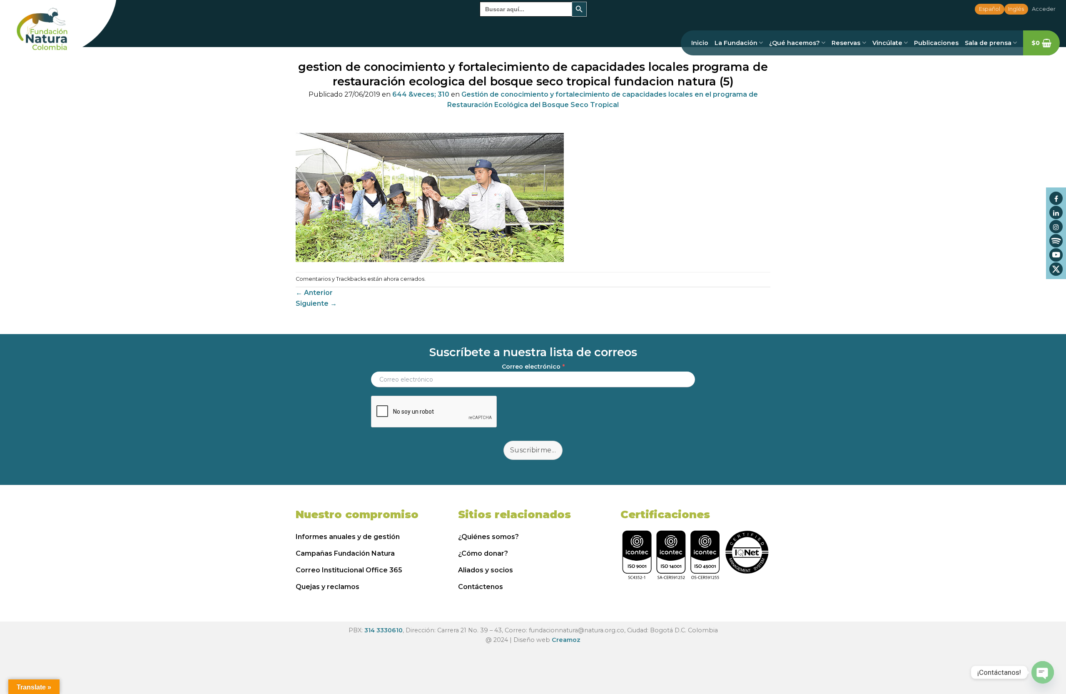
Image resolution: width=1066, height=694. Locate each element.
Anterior (314, 293)
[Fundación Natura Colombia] (58, 30)
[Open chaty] (1042, 672)
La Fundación (736, 43)
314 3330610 (383, 630)
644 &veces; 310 (420, 94)
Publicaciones (936, 43)
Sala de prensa (988, 43)
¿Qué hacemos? (794, 43)
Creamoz (566, 640)
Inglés (1016, 9)
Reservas (846, 43)
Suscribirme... (533, 450)
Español (989, 9)
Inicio (699, 43)
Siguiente (316, 303)
